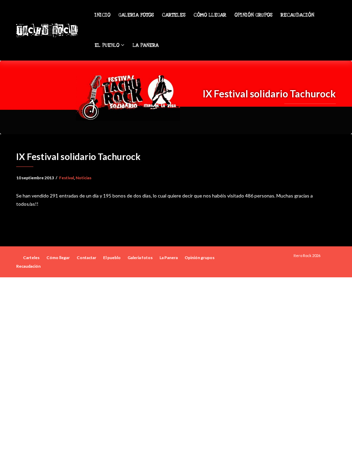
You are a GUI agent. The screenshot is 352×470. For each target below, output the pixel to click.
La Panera (145, 45)
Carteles (173, 15)
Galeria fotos (136, 15)
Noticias (83, 177)
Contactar (86, 257)
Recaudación (297, 15)
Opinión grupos (253, 15)
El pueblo (108, 45)
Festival (66, 177)
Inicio (102, 15)
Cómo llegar (210, 15)
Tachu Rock (46, 30)
